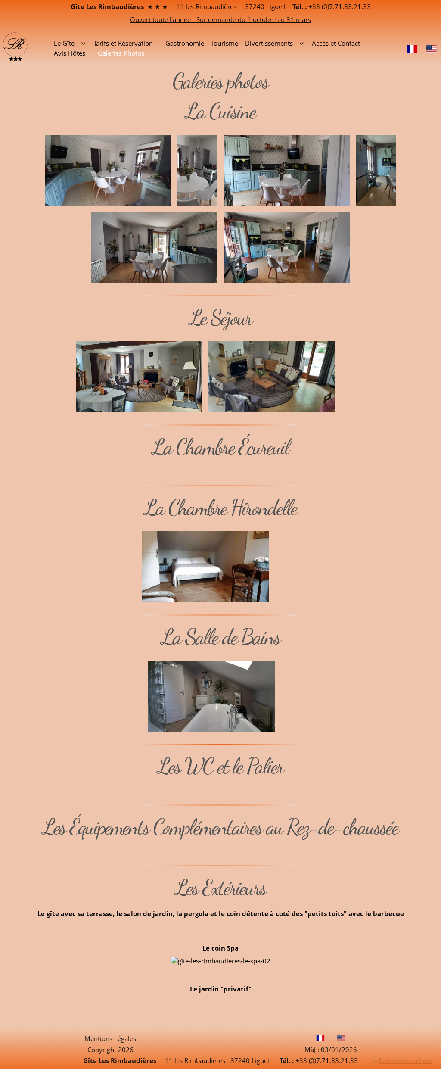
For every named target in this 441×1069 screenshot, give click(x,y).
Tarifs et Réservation (123, 43)
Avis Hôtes (69, 53)
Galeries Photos (121, 53)
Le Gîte (64, 43)
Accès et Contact (336, 43)
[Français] (412, 48)
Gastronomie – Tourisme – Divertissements (229, 43)
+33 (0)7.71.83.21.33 (339, 6)
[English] (431, 48)
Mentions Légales (110, 1038)
